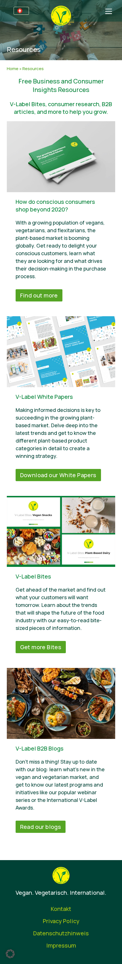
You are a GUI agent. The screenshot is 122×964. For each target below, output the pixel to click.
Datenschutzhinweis (61, 933)
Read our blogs (40, 827)
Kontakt (61, 909)
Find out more (39, 295)
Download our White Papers (58, 475)
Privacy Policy (61, 921)
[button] (10, 954)
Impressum (61, 945)
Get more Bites (41, 647)
